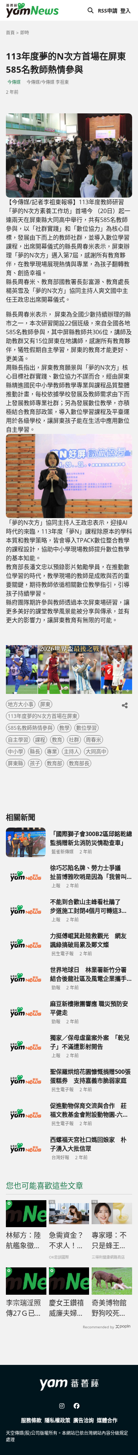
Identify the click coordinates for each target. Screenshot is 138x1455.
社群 (74, 739)
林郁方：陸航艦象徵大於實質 (23, 1240)
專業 (52, 751)
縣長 (35, 751)
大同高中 (96, 751)
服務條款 (31, 1420)
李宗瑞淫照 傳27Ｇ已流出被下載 (24, 1308)
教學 (64, 727)
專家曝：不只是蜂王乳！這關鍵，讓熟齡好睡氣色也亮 (109, 1240)
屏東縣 (15, 763)
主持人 (71, 751)
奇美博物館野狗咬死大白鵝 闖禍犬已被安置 (110, 1308)
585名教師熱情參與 (30, 727)
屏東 (45, 704)
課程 (40, 739)
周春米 (93, 739)
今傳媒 (14, 82)
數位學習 (86, 727)
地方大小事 (20, 704)
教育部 (54, 763)
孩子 (35, 763)
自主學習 (18, 739)
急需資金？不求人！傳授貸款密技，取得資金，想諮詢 (66, 1240)
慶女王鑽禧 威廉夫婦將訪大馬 (66, 1308)
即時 (24, 33)
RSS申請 (107, 10)
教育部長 (79, 763)
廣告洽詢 (83, 1420)
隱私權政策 (57, 1420)
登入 (125, 10)
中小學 (15, 751)
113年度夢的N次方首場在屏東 (42, 715)
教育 (57, 739)
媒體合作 (107, 1420)
